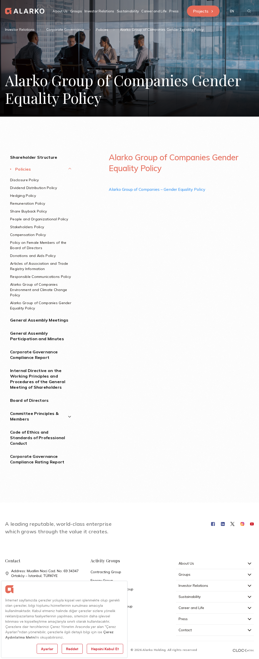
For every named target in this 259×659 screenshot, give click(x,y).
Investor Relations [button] (99, 11)
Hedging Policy (23, 195)
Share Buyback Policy (28, 211)
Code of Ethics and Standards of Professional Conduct (37, 438)
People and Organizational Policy (39, 219)
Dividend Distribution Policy (33, 188)
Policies (102, 29)
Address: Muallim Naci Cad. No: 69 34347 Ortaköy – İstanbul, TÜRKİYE (45, 573)
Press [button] (174, 11)
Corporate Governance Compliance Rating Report (37, 459)
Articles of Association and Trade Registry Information (39, 266)
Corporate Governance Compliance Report (34, 354)
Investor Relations (20, 29)
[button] (232, 11)
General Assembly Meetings (39, 320)
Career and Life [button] (154, 11)
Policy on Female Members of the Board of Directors (38, 245)
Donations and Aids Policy (33, 255)
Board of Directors (29, 400)
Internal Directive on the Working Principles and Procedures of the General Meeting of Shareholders (37, 379)
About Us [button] (60, 11)
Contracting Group (106, 572)
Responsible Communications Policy (40, 276)
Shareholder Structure (33, 157)
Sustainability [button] (128, 11)
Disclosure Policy (24, 180)
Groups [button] (76, 11)
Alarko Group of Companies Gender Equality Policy (40, 305)
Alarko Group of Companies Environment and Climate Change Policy (38, 289)
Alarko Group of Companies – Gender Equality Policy (157, 189)
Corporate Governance (65, 29)
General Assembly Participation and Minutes (37, 336)
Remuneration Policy (27, 203)
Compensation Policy (28, 234)
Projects (200, 11)
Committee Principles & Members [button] (34, 416)
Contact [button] (185, 630)
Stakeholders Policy (27, 227)
